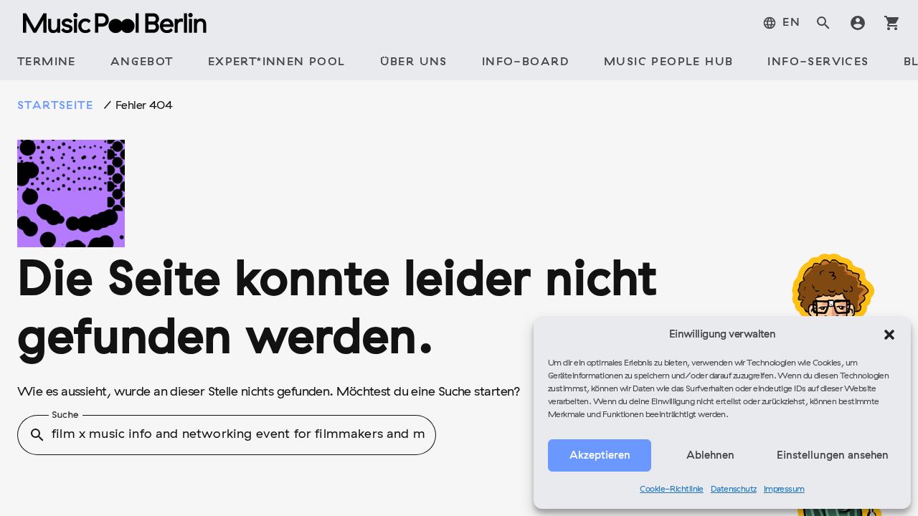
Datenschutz (734, 489)
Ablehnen (710, 456)
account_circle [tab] (857, 23)
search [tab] (823, 23)
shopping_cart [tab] (892, 23)
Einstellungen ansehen (833, 456)
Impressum (784, 489)
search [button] (37, 435)
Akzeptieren (599, 456)
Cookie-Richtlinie (672, 489)
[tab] (781, 23)
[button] (889, 335)
